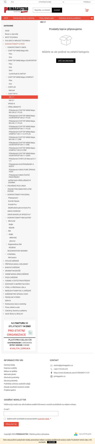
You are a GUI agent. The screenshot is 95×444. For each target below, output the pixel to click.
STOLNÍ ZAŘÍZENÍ (12, 261)
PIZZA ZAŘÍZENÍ (11, 277)
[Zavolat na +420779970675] (7, 2)
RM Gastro (12, 258)
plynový (12, 241)
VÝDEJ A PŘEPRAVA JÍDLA (15, 287)
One (10, 57)
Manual (12, 90)
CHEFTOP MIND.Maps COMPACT (21, 77)
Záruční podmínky (11, 381)
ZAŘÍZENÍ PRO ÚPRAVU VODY (16, 294)
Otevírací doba (45, 2)
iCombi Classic (13, 201)
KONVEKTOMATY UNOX (17, 47)
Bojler (11, 224)
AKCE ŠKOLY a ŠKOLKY (14, 314)
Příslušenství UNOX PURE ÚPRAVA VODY (22, 171)
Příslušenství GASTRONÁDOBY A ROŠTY (21, 165)
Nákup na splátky (10, 371)
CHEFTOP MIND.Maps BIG (18, 51)
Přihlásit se (11, 424)
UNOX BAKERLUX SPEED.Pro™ (19, 214)
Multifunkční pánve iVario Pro (19, 208)
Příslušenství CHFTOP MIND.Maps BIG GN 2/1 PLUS (22, 111)
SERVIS (8, 301)
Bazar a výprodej (11, 34)
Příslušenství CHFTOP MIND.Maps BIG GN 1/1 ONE (22, 138)
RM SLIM (11, 221)
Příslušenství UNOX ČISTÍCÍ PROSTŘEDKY (19, 176)
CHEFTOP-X (12, 94)
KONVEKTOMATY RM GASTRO (19, 218)
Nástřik (11, 228)
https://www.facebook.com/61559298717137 (71, 373)
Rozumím (51, 442)
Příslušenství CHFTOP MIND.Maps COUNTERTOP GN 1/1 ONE (22, 144)
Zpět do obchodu (65, 61)
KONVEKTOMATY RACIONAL (19, 195)
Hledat (57, 10)
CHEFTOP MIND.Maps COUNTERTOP (22, 61)
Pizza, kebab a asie (12, 307)
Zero (10, 70)
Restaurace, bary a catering (15, 304)
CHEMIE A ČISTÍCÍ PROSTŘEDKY (17, 281)
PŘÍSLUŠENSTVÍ (14, 107)
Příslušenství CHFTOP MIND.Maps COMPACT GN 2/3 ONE (22, 149)
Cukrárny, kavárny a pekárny (16, 311)
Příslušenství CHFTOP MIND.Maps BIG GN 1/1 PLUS (22, 122)
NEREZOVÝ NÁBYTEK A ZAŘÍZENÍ (18, 291)
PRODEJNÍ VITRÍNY (12, 297)
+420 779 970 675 (61, 369)
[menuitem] (6, 18)
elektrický (13, 238)
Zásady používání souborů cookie (16, 387)
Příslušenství (13, 198)
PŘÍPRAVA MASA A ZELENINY (16, 264)
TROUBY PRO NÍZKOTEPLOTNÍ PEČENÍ (19, 190)
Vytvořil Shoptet (85, 434)
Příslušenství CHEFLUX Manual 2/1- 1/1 (22, 160)
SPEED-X (11, 104)
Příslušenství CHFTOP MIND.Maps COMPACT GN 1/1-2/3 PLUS (22, 133)
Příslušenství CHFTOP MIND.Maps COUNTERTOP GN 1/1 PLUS (22, 127)
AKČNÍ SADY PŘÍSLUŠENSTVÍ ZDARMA (19, 181)
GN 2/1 (11, 100)
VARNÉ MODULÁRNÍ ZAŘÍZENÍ (17, 274)
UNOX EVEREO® (14, 211)
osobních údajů (43, 419)
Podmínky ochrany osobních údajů (17, 384)
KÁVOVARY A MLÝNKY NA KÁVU (17, 284)
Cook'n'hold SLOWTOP (17, 74)
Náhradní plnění (10, 374)
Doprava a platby (10, 368)
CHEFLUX (12, 87)
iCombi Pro (12, 204)
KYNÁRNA (11, 254)
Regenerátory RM (15, 244)
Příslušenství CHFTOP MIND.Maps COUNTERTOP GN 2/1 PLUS (22, 117)
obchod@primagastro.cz (63, 365)
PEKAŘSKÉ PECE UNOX (17, 186)
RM (9, 231)
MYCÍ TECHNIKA (11, 37)
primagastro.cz (59, 376)
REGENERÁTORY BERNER (17, 251)
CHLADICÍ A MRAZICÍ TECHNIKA (17, 41)
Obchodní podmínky (11, 377)
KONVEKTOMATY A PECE (15, 44)
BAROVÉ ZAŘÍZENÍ (12, 267)
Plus (10, 54)
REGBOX (12, 247)
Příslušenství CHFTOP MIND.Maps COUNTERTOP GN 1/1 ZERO (22, 154)
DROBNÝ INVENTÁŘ (12, 271)
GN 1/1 (11, 97)
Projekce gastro (10, 390)
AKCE (7, 31)
